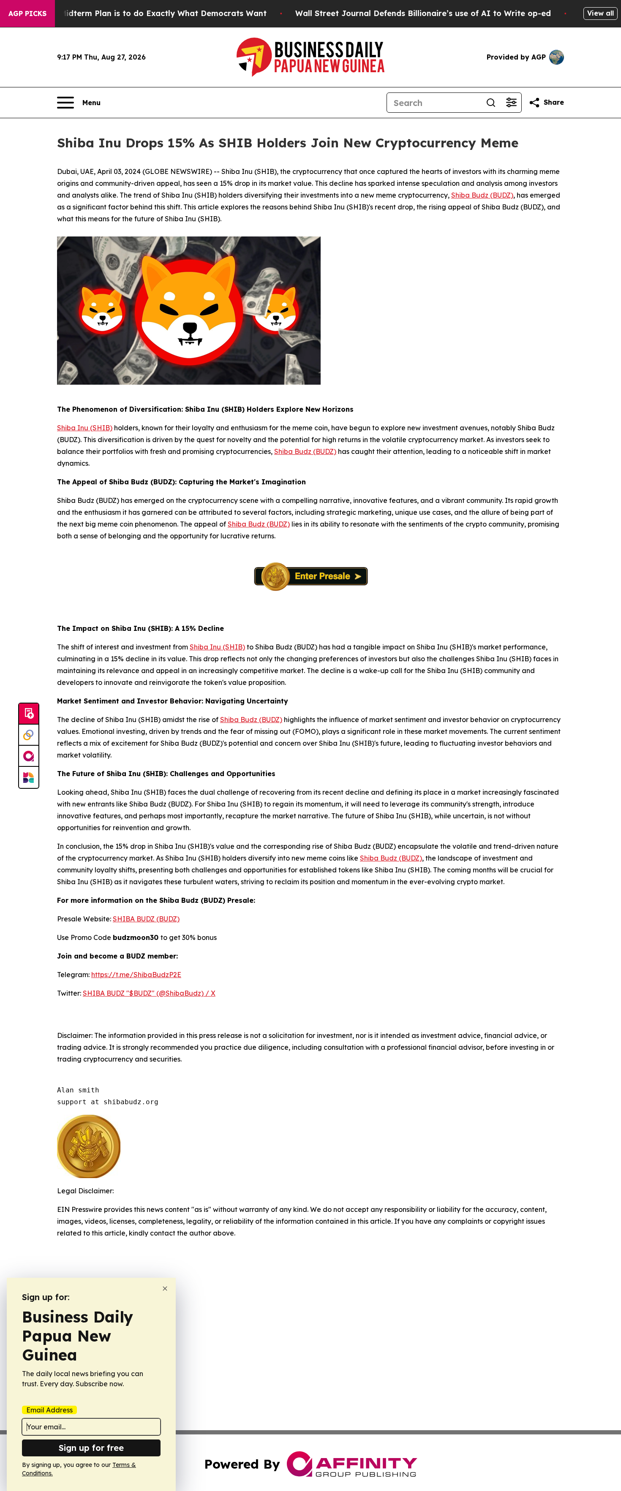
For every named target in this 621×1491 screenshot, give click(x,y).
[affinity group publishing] (28, 756)
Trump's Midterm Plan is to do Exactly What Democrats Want (147, 13)
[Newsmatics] (28, 777)
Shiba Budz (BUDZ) (482, 195)
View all (600, 13)
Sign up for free (91, 1447)
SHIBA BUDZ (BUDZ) (146, 919)
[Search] (491, 102)
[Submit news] (28, 714)
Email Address (49, 1410)
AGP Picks (27, 13)
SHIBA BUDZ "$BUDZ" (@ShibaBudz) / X (149, 993)
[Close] (165, 1289)
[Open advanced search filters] (511, 102)
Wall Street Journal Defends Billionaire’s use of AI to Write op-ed (423, 13)
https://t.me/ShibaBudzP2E (136, 974)
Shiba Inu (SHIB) (84, 428)
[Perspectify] (28, 735)
